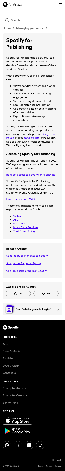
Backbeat (19, 223)
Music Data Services (25, 227)
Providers (9, 358)
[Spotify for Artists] (13, 5)
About (7, 344)
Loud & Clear (11, 365)
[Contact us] (57, 309)
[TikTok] (40, 445)
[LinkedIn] (29, 445)
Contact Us (9, 373)
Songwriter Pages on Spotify (23, 263)
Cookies (58, 466)
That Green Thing (24, 231)
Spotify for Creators (15, 395)
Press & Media (11, 351)
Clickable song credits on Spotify (26, 271)
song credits (31, 138)
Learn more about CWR (20, 199)
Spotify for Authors (14, 388)
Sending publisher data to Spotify (27, 256)
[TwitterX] (18, 445)
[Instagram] (7, 445)
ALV (15, 220)
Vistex (17, 216)
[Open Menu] (60, 5)
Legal (40, 466)
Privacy (49, 466)
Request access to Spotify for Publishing (30, 174)
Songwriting (10, 402)
